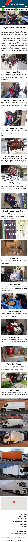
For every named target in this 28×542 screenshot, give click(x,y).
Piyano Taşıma (23, 514)
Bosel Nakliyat (23, 524)
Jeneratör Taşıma (23, 529)
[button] (14, 502)
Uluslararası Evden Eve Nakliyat (19, 518)
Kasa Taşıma (24, 512)
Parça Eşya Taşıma (22, 516)
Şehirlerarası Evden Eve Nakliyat (19, 521)
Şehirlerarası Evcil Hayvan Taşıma (19, 533)
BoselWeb (20, 540)
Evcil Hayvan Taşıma (22, 531)
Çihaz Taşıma (24, 526)
